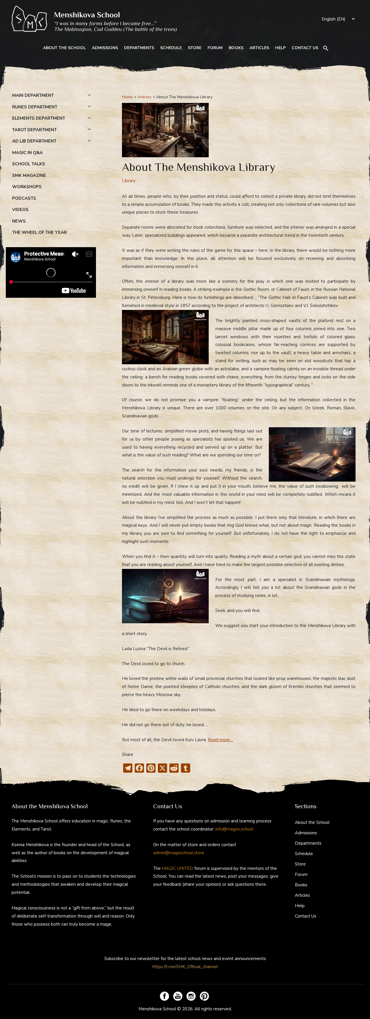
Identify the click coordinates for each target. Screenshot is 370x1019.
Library (129, 181)
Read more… (220, 740)
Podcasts (24, 198)
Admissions (105, 48)
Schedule (171, 48)
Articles (259, 48)
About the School (64, 48)
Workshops (27, 187)
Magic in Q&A (27, 153)
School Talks (28, 164)
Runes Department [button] (34, 107)
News (19, 221)
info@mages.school (234, 829)
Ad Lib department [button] (34, 141)
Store (194, 48)
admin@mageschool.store (178, 853)
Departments (139, 48)
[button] (325, 48)
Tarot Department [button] (34, 130)
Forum (215, 48)
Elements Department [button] (38, 118)
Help (280, 48)
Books (236, 48)
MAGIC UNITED (177, 868)
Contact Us (305, 48)
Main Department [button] (33, 95)
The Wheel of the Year (39, 232)
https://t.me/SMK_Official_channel (185, 967)
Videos (20, 209)
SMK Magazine (29, 175)
